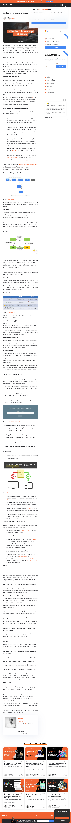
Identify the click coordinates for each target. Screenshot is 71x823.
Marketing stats (42, 815)
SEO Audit (48, 90)
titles (7, 157)
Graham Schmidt (11, 805)
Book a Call (56, 47)
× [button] (68, 810)
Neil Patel (8, 17)
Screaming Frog (10, 199)
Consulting (54, 5)
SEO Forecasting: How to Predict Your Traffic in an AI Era (12, 763)
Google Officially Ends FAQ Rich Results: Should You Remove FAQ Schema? (12, 796)
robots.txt (8, 499)
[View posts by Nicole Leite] (5, 775)
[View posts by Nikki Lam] (49, 775)
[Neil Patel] (7, 4)
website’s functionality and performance (28, 164)
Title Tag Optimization (50, 93)
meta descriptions (15, 157)
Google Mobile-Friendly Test (13, 421)
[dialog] (62, 815)
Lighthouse (33, 539)
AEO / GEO (48, 76)
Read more (62, 816)
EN (14, 5)
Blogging (48, 77)
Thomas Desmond (11, 312)
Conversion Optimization (51, 80)
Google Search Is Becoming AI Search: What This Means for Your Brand (34, 764)
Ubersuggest (9, 19)
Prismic (8, 257)
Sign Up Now (61, 66)
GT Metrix (9, 492)
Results (39, 5)
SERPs (27, 160)
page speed (14, 150)
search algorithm (23, 693)
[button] (62, 820)
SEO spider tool (19, 535)
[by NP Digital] (10, 6)
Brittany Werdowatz (34, 774)
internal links (30, 508)
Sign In (65, 5)
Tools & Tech (47, 5)
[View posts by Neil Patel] (49, 806)
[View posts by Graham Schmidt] (5, 806)
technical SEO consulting (32, 560)
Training (43, 5)
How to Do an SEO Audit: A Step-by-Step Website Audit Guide (57, 795)
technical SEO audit (32, 558)
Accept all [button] (62, 818)
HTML (33, 97)
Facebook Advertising (50, 83)
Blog (23, 5)
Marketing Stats (29, 5)
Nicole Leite (10, 774)
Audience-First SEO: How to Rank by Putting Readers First (57, 763)
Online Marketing (49, 86)
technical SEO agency (23, 556)
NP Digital (12, 18)
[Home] (3, 9)
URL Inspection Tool (24, 530)
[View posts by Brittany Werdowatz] (27, 775)
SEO (8, 9)
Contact (57, 5)
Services (34, 5)
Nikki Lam (54, 774)
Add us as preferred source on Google (55, 31)
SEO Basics (48, 89)
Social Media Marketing (50, 92)
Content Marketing (50, 79)
